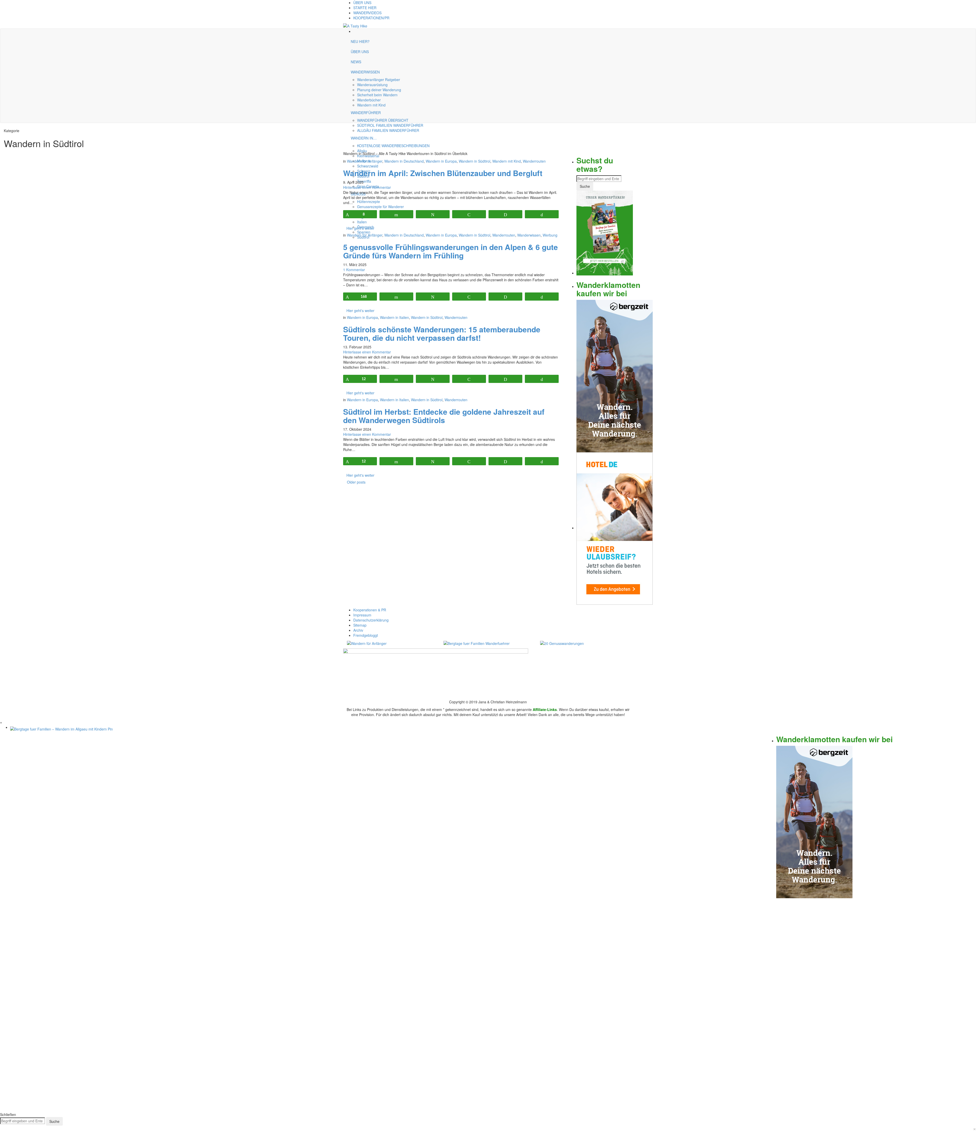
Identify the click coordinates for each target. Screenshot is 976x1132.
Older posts (356, 482)
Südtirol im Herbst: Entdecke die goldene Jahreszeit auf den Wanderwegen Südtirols (443, 415)
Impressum (362, 614)
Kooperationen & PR (369, 609)
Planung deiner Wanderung (379, 89)
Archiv (358, 630)
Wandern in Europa (441, 161)
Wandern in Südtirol (474, 161)
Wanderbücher (369, 99)
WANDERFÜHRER (366, 112)
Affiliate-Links (545, 709)
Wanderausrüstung (372, 84)
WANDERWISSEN (365, 71)
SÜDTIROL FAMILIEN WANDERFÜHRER (390, 125)
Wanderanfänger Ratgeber (378, 79)
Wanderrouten (534, 161)
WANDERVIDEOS (367, 12)
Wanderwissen (529, 235)
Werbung (550, 235)
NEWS (356, 61)
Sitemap (360, 625)
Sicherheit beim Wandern (377, 94)
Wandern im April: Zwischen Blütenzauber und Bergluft (442, 172)
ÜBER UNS (362, 2)
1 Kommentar (354, 269)
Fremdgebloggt (365, 635)
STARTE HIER (364, 7)
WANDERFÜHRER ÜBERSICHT (382, 120)
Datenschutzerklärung (371, 620)
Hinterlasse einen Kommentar (367, 187)
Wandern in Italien (394, 317)
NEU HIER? (360, 41)
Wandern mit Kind (371, 104)
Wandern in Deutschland (404, 161)
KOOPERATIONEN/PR (371, 17)
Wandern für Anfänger (364, 161)
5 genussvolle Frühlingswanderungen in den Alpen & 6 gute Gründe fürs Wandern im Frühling (450, 251)
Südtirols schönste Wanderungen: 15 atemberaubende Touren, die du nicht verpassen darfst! (441, 333)
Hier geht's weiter (360, 228)
